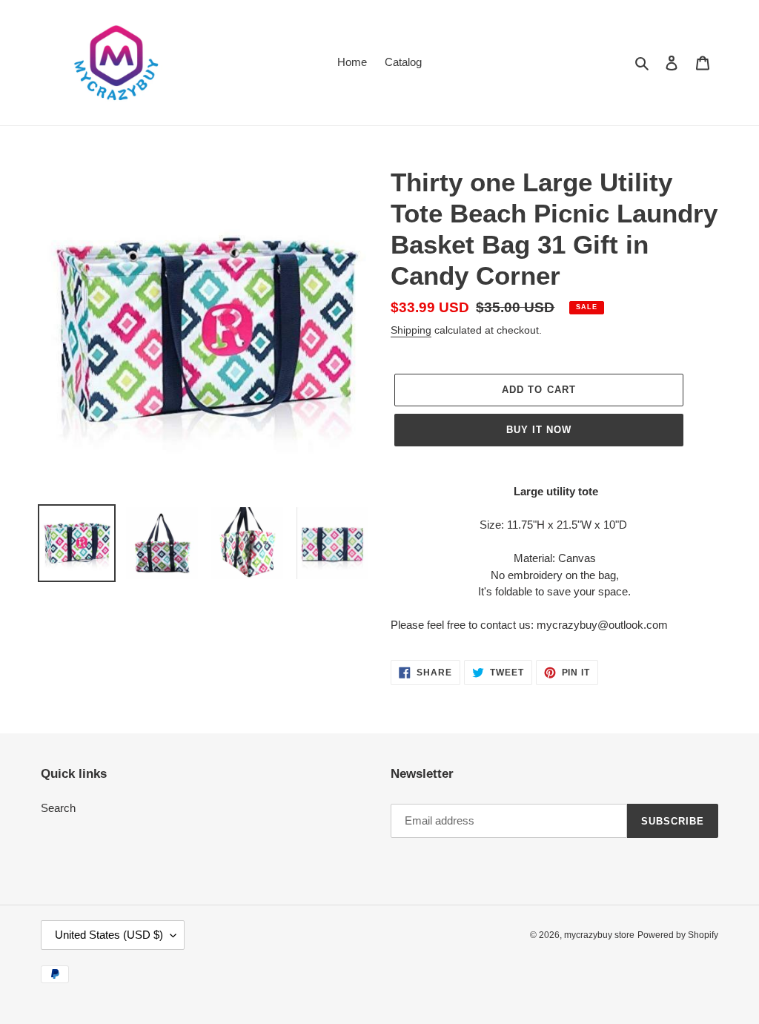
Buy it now (538, 429)
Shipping (411, 330)
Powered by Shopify (677, 935)
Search (58, 808)
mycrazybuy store (599, 935)
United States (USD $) (109, 934)
